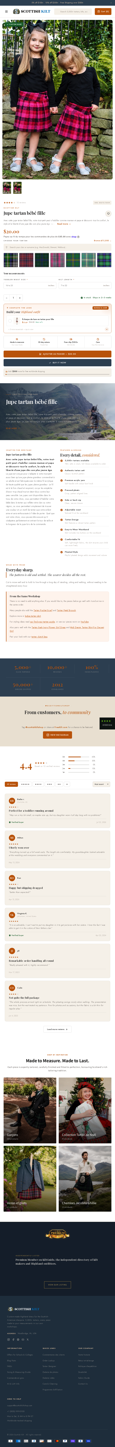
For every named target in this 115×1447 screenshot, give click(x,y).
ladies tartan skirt (33, 616)
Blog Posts (11, 1360)
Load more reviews (55, 1029)
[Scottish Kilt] (31, 11)
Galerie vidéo (48, 1378)
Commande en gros (15, 1378)
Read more (11, 428)
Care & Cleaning (50, 1383)
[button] (15, 202)
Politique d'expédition (87, 1366)
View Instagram (59, 735)
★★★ (49, 784)
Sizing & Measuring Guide (18, 1372)
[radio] (11, 260)
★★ (59, 784)
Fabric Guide (84, 1378)
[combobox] (57, 247)
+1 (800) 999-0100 (15, 1411)
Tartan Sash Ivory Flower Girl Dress (49, 627)
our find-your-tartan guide (42, 621)
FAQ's (9, 1366)
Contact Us (83, 1383)
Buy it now (59, 362)
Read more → (64, 223)
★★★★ (38, 784)
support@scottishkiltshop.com (19, 1405)
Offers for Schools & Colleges (20, 1354)
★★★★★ (25, 784)
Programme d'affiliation (52, 1389)
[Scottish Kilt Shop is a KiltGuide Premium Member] (57, 1233)
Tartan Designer (49, 1366)
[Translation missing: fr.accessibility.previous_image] (8, 100)
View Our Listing (57, 1284)
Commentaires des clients (54, 1354)
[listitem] (6, 188)
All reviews (11, 784)
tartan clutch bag (39, 636)
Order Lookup (49, 1360)
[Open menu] (6, 11)
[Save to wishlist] (108, 214)
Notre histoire (84, 1354)
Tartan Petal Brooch (66, 610)
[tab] (56, 176)
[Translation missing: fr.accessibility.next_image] (107, 100)
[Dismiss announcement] (111, 3)
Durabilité (82, 1372)
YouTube (84, 621)
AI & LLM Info (13, 1383)
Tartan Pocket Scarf (43, 610)
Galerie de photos (50, 1372)
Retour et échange (86, 1360)
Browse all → (102, 240)
